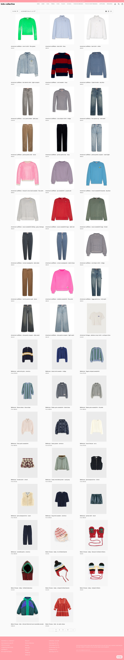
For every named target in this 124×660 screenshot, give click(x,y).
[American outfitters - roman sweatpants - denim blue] (62, 246)
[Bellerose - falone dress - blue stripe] (27, 391)
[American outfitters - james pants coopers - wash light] (96, 138)
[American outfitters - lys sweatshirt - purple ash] (62, 174)
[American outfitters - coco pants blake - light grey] (27, 102)
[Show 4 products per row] (111, 11)
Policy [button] (27, 640)
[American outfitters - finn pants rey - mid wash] (96, 102)
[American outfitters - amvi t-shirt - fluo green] (27, 29)
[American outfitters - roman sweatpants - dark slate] (27, 246)
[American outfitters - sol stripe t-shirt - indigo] (96, 246)
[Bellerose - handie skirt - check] (27, 463)
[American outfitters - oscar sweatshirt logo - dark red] (62, 210)
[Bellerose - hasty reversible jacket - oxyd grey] (62, 463)
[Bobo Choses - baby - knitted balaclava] (27, 571)
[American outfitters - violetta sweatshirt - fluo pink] (62, 282)
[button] (43, 4)
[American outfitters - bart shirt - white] (96, 29)
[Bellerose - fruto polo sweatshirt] (27, 427)
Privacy (27, 645)
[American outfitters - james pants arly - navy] (62, 138)
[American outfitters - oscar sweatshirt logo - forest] (96, 210)
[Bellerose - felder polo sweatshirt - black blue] (62, 391)
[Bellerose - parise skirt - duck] (96, 499)
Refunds (27, 647)
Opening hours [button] (54, 640)
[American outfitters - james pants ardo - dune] (27, 138)
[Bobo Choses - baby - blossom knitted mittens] (96, 535)
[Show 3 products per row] (108, 11)
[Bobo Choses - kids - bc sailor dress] (62, 607)
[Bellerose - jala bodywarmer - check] (96, 463)
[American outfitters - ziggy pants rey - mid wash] (96, 282)
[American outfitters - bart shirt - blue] (62, 29)
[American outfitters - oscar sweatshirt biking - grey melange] (27, 210)
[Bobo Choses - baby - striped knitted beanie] (62, 571)
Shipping (27, 652)
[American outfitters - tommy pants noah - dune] (27, 282)
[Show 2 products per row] (106, 11)
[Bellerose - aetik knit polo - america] (27, 354)
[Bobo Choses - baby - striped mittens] (96, 571)
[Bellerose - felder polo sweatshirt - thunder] (96, 391)
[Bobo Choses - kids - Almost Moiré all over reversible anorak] (27, 607)
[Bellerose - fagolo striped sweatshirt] (96, 354)
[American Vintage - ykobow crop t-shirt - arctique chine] (96, 318)
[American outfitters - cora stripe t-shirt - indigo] (62, 102)
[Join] (122, 650)
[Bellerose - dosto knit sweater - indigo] (62, 354)
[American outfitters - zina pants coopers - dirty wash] (27, 318)
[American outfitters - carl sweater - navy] (62, 66)
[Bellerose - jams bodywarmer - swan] (27, 499)
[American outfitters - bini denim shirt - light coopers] (27, 66)
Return (27, 650)
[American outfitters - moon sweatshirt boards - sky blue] (96, 174)
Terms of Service (29, 643)
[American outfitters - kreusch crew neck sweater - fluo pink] (27, 174)
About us (27, 654)
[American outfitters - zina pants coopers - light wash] (62, 318)
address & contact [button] (7, 640)
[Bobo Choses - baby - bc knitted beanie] (62, 535)
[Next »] (73, 629)
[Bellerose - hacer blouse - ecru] (96, 427)
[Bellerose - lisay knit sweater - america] (62, 499)
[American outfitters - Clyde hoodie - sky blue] (96, 66)
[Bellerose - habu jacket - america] (62, 427)
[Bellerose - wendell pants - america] (27, 535)
